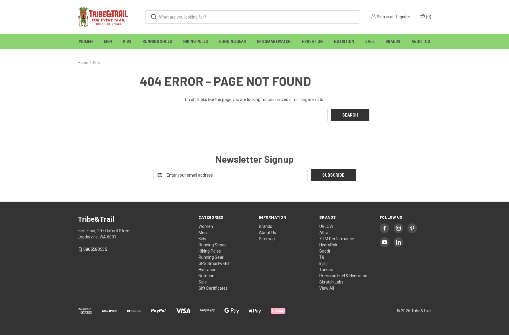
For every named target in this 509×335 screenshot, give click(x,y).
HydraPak (328, 245)
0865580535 (95, 249)
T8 (321, 257)
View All (326, 288)
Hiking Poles (195, 41)
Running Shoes (157, 41)
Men (108, 41)
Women (86, 41)
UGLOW (326, 226)
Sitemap (267, 238)
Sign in (383, 16)
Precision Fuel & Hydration (343, 275)
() (428, 16)
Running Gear (232, 41)
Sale (369, 41)
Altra (323, 232)
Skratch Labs (331, 282)
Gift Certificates (213, 288)
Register (402, 16)
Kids (127, 41)
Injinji (323, 263)
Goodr (324, 251)
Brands (393, 41)
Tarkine (326, 269)
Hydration (312, 41)
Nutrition (344, 41)
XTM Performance (336, 238)
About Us (421, 41)
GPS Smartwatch (274, 41)
